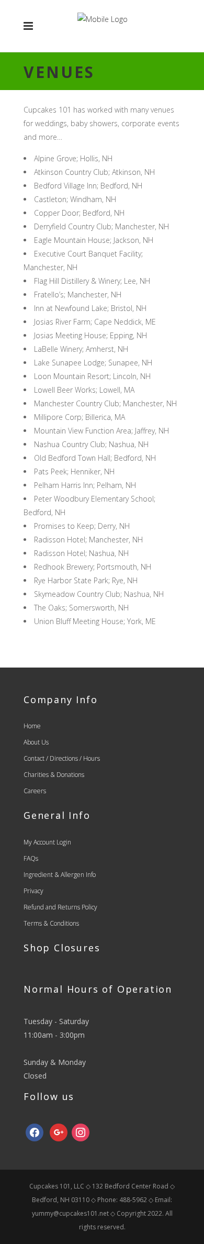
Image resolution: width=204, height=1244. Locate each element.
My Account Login (47, 842)
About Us (36, 742)
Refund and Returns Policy (60, 907)
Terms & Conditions (51, 923)
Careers (35, 790)
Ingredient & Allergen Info (60, 874)
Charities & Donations (54, 774)
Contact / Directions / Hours (62, 758)
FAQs (31, 858)
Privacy (33, 890)
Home (32, 725)
